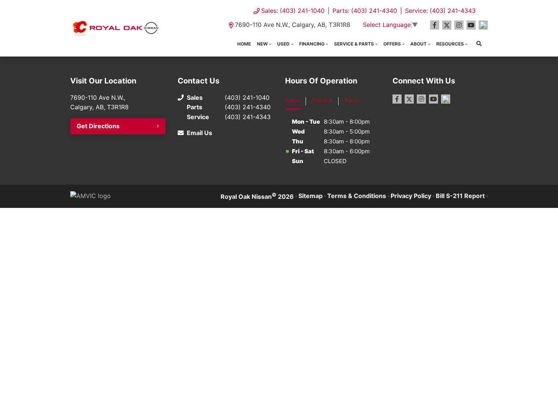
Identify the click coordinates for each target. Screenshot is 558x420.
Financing (312, 44)
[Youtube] (471, 25)
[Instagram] (458, 25)
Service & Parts (354, 44)
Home (244, 44)
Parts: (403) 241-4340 (365, 10)
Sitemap (310, 196)
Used (283, 44)
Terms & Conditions (356, 196)
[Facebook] (434, 25)
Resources (450, 44)
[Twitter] (446, 25)
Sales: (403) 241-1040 (293, 10)
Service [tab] (322, 100)
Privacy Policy (411, 196)
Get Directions (98, 126)
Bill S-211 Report (460, 196)
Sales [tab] (292, 100)
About (418, 44)
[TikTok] (483, 25)
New (262, 44)
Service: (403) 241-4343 (440, 10)
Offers (392, 44)
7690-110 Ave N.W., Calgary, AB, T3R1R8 (292, 24)
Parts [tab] (352, 100)
